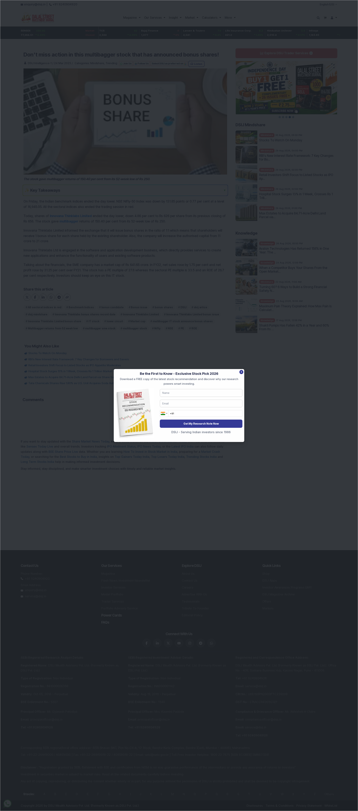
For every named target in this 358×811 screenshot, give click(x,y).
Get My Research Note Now (201, 423)
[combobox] (164, 413)
